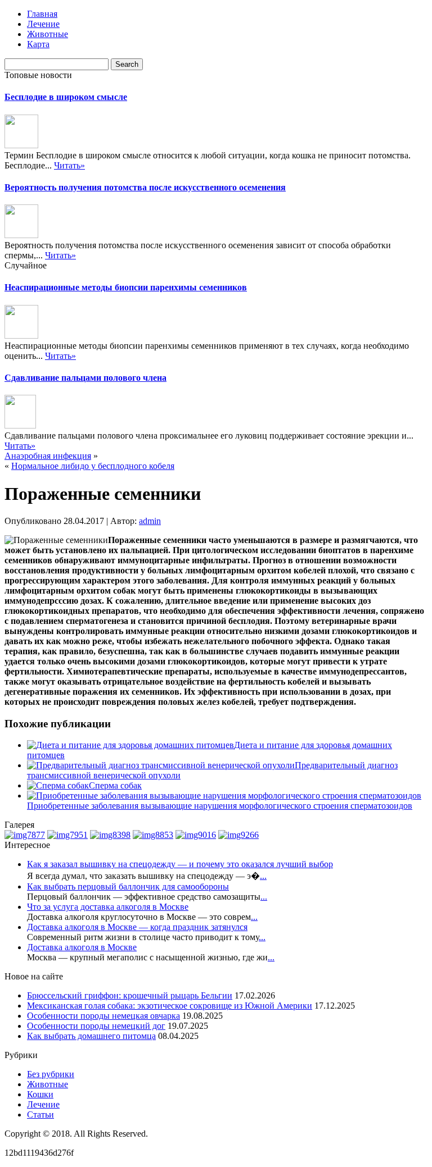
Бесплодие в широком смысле (65, 97)
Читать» (69, 165)
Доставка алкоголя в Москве (82, 947)
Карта (38, 44)
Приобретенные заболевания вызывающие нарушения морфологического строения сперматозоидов (219, 805)
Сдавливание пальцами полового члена (85, 377)
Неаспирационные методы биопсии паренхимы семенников (125, 287)
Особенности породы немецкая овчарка (103, 1015)
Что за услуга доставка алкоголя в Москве (107, 906)
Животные (47, 34)
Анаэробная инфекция (47, 456)
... (263, 876)
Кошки (40, 1094)
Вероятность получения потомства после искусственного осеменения (145, 187)
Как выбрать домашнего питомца (91, 1036)
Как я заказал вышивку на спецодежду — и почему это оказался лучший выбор (180, 864)
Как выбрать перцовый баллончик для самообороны (128, 886)
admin (150, 521)
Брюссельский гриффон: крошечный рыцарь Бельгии (129, 995)
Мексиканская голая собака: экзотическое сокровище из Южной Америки (169, 1005)
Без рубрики (50, 1074)
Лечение (43, 24)
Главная (42, 14)
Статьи (40, 1114)
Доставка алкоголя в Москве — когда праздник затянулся (137, 927)
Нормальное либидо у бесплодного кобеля (92, 466)
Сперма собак (115, 785)
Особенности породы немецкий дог (96, 1026)
